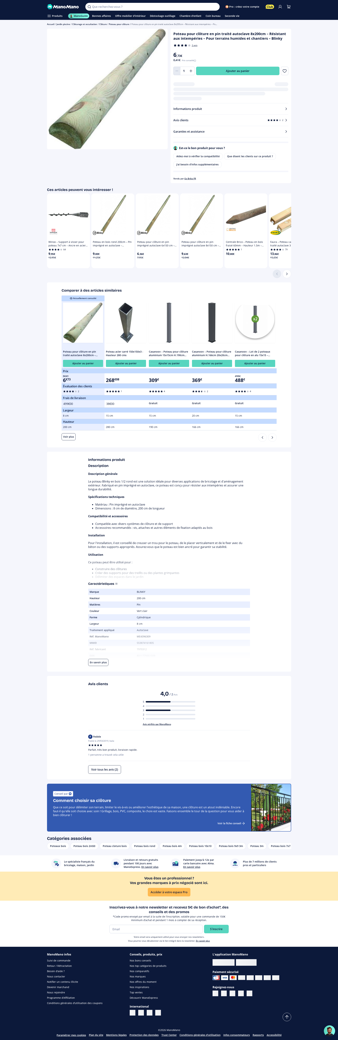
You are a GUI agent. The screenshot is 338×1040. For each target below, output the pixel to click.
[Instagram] (241, 993)
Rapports (258, 1035)
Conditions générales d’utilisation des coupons (75, 1003)
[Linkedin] (215, 993)
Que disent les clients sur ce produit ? (250, 156)
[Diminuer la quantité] (176, 71)
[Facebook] (224, 993)
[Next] (272, 437)
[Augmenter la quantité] (191, 71)
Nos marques (138, 976)
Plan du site (96, 1035)
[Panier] (289, 7)
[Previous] (262, 437)
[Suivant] (287, 274)
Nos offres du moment (143, 981)
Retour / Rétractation (59, 965)
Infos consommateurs (236, 1035)
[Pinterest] (232, 993)
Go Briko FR (190, 178)
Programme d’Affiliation (61, 997)
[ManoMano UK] (141, 1013)
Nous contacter (56, 976)
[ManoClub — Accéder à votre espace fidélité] (270, 7)
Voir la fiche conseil (229, 823)
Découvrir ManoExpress (144, 997)
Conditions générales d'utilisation (200, 1035)
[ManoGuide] (329, 1031)
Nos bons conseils (140, 960)
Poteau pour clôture (119, 24)
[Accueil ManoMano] (63, 7)
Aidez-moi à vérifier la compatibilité (198, 156)
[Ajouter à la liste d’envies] (284, 71)
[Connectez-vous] (280, 7)
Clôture (103, 24)
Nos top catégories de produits (148, 965)
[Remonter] (287, 1017)
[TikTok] (249, 993)
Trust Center (169, 1035)
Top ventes (136, 992)
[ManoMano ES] (158, 1013)
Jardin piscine (63, 24)
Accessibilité (274, 1035)
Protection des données (144, 1035)
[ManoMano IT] (132, 1013)
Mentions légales (116, 1035)
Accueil (50, 24)
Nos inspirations (139, 987)
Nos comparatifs (139, 971)
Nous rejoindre (56, 992)
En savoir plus (203, 940)
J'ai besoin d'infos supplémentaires (197, 164)
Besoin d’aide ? (56, 971)
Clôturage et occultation (84, 24)
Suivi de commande (58, 960)
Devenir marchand (58, 987)
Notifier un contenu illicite (62, 981)
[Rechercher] (89, 6)
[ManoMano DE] (149, 1013)
